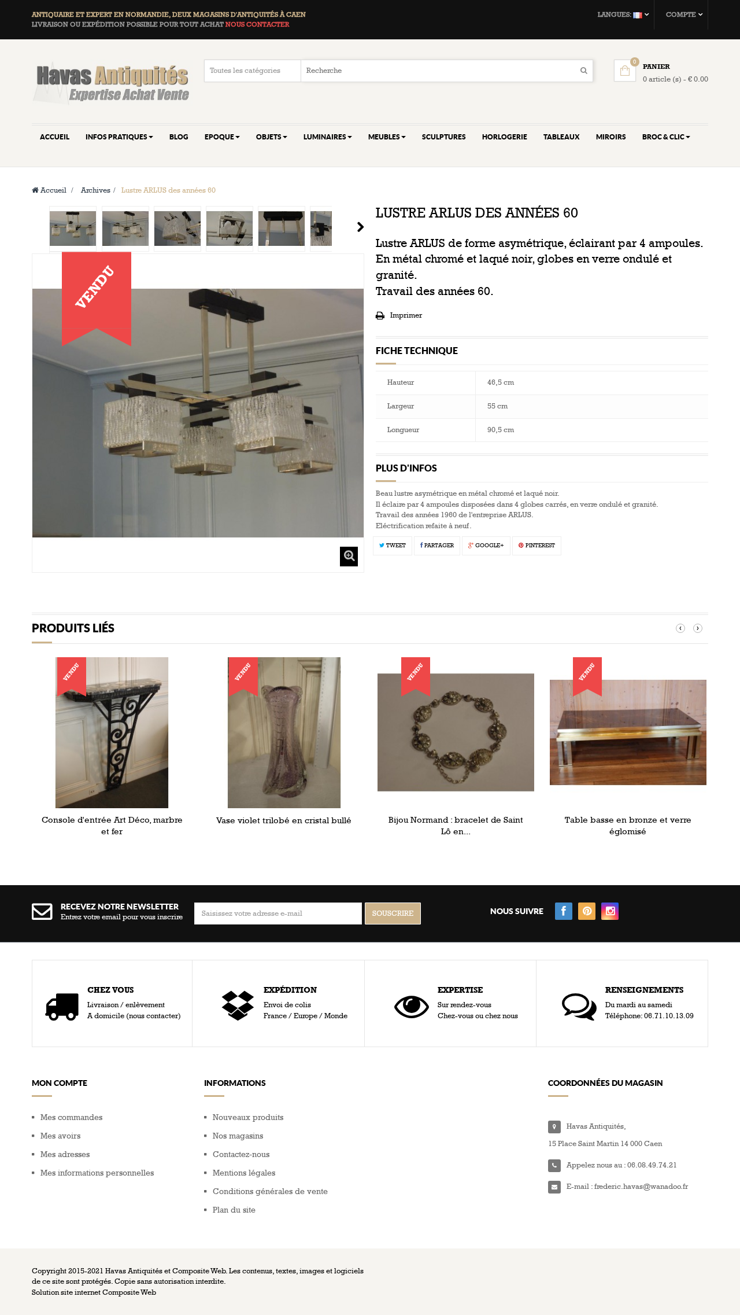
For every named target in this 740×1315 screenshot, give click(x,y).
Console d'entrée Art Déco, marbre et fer (112, 826)
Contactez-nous (241, 1154)
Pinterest (539, 545)
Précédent (36, 227)
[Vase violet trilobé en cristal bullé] (284, 732)
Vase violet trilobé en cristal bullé (284, 820)
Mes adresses (65, 1154)
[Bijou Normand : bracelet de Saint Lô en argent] (456, 732)
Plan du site (234, 1210)
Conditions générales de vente (270, 1191)
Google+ (488, 545)
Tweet (395, 545)
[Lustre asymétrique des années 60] (73, 229)
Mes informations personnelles (97, 1173)
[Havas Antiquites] (112, 82)
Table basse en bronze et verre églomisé (628, 826)
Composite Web (129, 1292)
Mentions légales (244, 1173)
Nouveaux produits (248, 1117)
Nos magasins (238, 1136)
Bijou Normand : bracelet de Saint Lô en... (455, 826)
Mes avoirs (60, 1136)
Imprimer (406, 315)
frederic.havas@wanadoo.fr (641, 1186)
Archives (95, 190)
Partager (438, 545)
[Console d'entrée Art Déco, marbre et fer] (112, 732)
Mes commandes (71, 1117)
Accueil (52, 190)
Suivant (360, 227)
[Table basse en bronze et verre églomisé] (628, 732)
